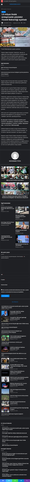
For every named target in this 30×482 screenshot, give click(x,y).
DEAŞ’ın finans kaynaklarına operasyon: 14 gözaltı (17, 372)
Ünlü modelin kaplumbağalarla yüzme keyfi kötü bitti (18, 336)
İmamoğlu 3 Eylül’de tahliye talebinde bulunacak (17, 312)
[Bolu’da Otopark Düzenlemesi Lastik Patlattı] (22, 210)
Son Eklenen (15, 301)
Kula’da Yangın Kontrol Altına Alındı (19, 395)
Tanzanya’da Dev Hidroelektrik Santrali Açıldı (6, 237)
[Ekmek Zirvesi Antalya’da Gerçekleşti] (22, 239)
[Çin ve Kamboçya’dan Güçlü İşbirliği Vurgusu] (5, 409)
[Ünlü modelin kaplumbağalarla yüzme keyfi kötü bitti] (5, 338)
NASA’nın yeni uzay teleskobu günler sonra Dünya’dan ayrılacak (19, 378)
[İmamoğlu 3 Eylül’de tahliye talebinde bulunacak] (5, 313)
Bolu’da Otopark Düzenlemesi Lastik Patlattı (20, 217)
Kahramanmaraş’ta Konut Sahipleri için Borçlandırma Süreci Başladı (11, 331)
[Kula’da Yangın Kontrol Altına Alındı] (5, 397)
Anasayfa (4, 9)
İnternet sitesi (4, 284)
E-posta (3, 279)
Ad (2, 274)
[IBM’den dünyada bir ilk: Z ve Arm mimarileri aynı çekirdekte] (5, 385)
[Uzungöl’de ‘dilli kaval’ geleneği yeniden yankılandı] (5, 319)
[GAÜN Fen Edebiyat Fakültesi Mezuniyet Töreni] (5, 349)
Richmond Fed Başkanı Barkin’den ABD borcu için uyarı (7, 208)
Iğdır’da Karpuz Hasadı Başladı (9, 67)
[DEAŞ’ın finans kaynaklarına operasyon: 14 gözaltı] (5, 373)
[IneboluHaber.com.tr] (15, 4)
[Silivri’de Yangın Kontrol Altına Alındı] (5, 391)
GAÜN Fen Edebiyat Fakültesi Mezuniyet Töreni (17, 348)
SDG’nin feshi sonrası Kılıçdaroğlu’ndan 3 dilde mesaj (15, 323)
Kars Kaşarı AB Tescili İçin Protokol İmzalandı (7, 223)
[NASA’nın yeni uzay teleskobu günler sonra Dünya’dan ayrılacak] (5, 379)
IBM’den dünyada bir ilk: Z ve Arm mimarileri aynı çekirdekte (18, 384)
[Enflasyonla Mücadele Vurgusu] (22, 225)
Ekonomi (9, 9)
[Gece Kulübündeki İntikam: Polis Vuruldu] (5, 360)
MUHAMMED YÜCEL (7, 22)
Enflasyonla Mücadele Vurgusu (21, 231)
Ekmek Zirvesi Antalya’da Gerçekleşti (22, 244)
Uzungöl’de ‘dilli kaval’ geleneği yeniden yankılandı (14, 1)
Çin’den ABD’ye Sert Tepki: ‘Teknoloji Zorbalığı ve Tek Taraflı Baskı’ (18, 366)
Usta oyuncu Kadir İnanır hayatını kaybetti (12, 414)
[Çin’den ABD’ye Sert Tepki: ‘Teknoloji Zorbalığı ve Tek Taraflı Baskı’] (5, 366)
